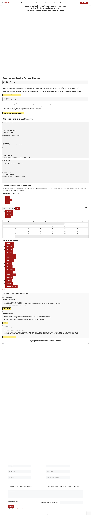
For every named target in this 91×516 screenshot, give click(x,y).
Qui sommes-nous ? (41, 2)
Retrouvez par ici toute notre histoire (12, 94)
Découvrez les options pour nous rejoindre (13, 113)
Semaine (9, 199)
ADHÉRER (84, 2)
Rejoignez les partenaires (9, 337)
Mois (8, 197)
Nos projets (74, 2)
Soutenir (53, 2)
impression (5, 289)
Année (85, 207)
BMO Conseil (50, 514)
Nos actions (63, 2)
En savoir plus (7, 308)
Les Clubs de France (26, 2)
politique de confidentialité (18, 508)
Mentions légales (57, 514)
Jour (8, 202)
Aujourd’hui (9, 214)
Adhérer (5, 322)
